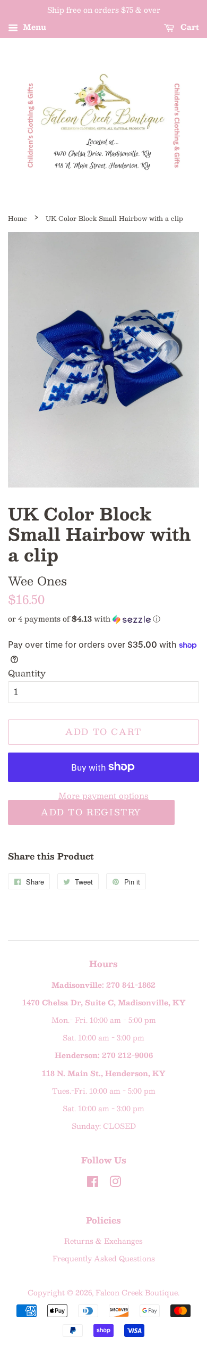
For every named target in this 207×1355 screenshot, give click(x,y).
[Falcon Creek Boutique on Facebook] (93, 1183)
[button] (103, 618)
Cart (188, 26)
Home (17, 218)
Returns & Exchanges (103, 1241)
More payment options (103, 795)
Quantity (27, 673)
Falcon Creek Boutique (137, 1292)
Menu (33, 26)
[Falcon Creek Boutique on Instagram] (115, 1183)
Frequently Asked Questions (104, 1258)
